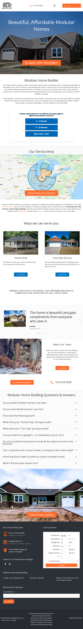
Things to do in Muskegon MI (13, 578)
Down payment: (55, 539)
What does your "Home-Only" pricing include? (27, 422)
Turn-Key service (8, 207)
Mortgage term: (55, 542)
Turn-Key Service (62, 258)
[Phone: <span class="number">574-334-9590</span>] (5, 534)
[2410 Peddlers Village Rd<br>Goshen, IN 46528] (5, 550)
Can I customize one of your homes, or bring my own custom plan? (38, 450)
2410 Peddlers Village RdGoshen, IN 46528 (18, 550)
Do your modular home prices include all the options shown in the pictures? (38, 442)
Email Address (8, 592)
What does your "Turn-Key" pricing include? (26, 428)
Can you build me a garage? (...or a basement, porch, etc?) (33, 435)
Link (1, 155)
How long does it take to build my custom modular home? (34, 456)
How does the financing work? (19, 415)
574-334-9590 (38, 5)
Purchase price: (55, 535)
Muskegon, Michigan (37, 578)
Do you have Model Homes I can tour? (23, 409)
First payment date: (54, 561)
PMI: (58, 556)
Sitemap (13, 620)
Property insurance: (54, 553)
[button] (54, 5)
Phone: (16, 533)
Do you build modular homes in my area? (24, 402)
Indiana (41, 211)
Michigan (24, 211)
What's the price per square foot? (20, 463)
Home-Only (20, 258)
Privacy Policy (5, 620)
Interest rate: (56, 546)
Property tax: (56, 549)
